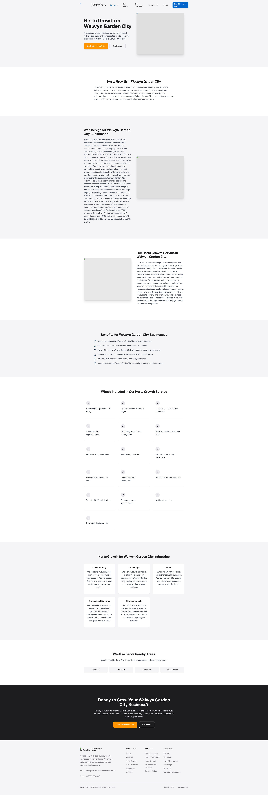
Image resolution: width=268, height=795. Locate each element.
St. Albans (167, 757)
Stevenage (168, 765)
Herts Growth (150, 761)
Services (113, 5)
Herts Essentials (151, 753)
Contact (165, 5)
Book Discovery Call (179, 5)
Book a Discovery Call (95, 46)
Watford (167, 753)
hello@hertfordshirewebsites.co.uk (100, 771)
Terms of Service (182, 787)
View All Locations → (172, 772)
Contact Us (117, 46)
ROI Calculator (139, 5)
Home (104, 5)
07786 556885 (93, 776)
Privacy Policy (169, 787)
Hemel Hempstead (171, 761)
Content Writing (151, 771)
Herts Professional (152, 757)
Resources (152, 5)
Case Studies (125, 5)
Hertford (167, 769)
